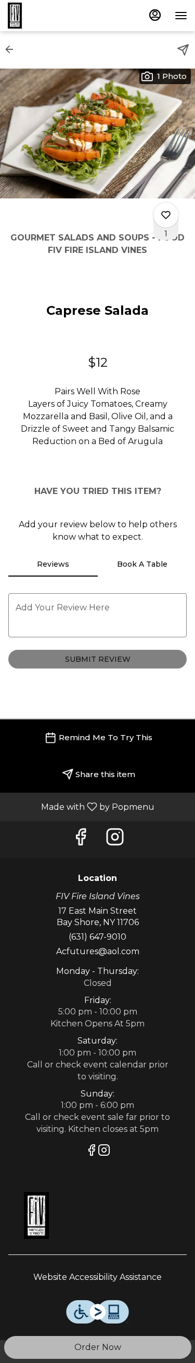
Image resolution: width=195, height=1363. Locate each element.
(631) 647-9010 (97, 937)
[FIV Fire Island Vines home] (54, 16)
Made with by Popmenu (81, 806)
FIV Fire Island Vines (97, 1215)
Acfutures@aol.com (97, 951)
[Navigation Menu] (181, 15)
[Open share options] (183, 49)
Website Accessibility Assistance (97, 1277)
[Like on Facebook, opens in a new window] (80, 839)
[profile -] (155, 15)
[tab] (53, 564)
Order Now (97, 1347)
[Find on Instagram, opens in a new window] (115, 839)
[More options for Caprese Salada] (165, 215)
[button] (12, 49)
